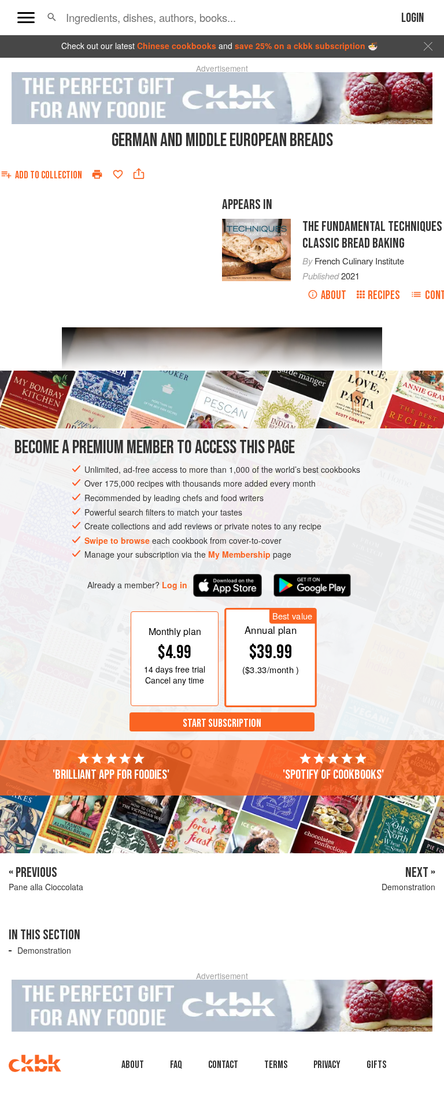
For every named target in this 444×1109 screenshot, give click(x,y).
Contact (223, 1065)
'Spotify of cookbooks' (333, 775)
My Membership (239, 554)
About (333, 295)
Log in (174, 585)
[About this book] (256, 224)
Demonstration (44, 950)
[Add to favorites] (118, 174)
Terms (275, 1065)
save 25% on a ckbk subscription (300, 45)
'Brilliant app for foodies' (111, 775)
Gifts (376, 1065)
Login (412, 18)
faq (176, 1065)
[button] (51, 17)
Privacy (327, 1065)
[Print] (97, 174)
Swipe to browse (117, 540)
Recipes (384, 295)
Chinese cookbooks (176, 45)
